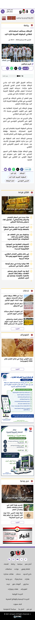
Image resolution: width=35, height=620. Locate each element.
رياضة (13, 564)
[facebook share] (19, 68)
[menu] (32, 11)
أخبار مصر (28, 564)
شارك (25, 68)
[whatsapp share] (11, 68)
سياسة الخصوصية (9, 609)
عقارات (27, 579)
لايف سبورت (17, 604)
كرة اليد (13, 173)
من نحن (29, 609)
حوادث (16, 569)
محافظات (8, 569)
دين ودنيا (9, 579)
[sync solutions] (17, 617)
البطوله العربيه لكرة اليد (17, 177)
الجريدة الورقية (17, 594)
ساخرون (26, 584)
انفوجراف (24, 589)
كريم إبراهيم (26, 63)
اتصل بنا (21, 609)
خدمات (18, 574)
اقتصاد (6, 564)
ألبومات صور (16, 584)
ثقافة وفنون (25, 569)
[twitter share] (15, 68)
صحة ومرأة (18, 579)
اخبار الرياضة (10, 180)
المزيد (17, 328)
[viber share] (5, 169)
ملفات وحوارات (13, 589)
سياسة (19, 564)
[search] (3, 11)
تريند (8, 584)
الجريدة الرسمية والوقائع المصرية (17, 599)
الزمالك (22, 173)
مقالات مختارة (9, 574)
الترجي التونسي (23, 180)
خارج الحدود (27, 574)
